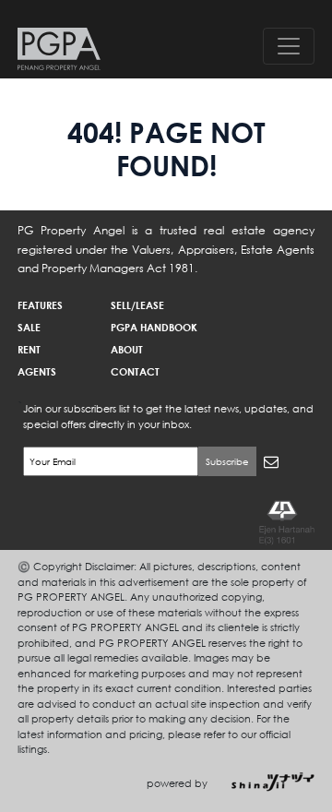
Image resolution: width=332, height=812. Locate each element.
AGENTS (37, 371)
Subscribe (227, 462)
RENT (29, 349)
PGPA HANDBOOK (154, 327)
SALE (29, 327)
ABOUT (127, 349)
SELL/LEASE (137, 305)
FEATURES (40, 305)
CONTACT (135, 371)
